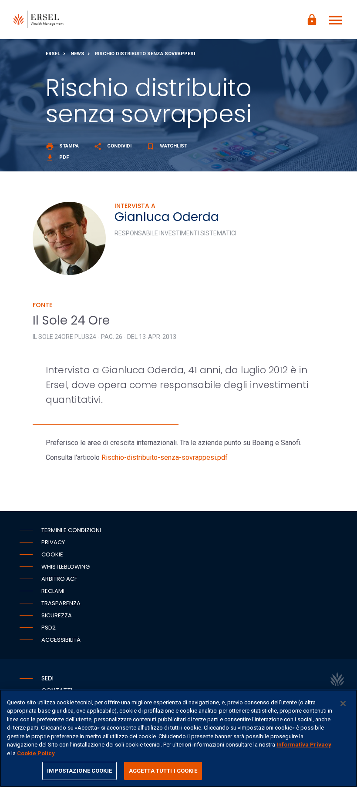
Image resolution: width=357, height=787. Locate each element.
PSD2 (48, 627)
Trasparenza (61, 603)
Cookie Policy (36, 753)
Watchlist (166, 146)
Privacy (53, 542)
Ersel (53, 54)
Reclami (52, 591)
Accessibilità (61, 640)
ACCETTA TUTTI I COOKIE (163, 770)
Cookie (52, 554)
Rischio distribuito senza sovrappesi (145, 54)
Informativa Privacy (303, 744)
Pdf (57, 157)
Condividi (112, 146)
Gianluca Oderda (167, 216)
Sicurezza (56, 615)
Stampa (62, 146)
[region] (178, 738)
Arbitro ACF (59, 579)
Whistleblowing (65, 567)
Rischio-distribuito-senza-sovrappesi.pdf (164, 457)
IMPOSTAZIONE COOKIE (79, 770)
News (77, 54)
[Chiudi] (343, 703)
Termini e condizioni (71, 530)
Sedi (47, 678)
